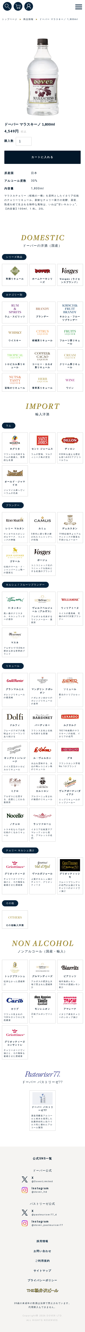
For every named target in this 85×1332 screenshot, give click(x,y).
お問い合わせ (42, 1251)
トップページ (9, 19)
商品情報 (28, 19)
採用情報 (42, 1241)
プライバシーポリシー (42, 1280)
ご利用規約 (42, 1260)
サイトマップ (42, 1270)
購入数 (9, 140)
